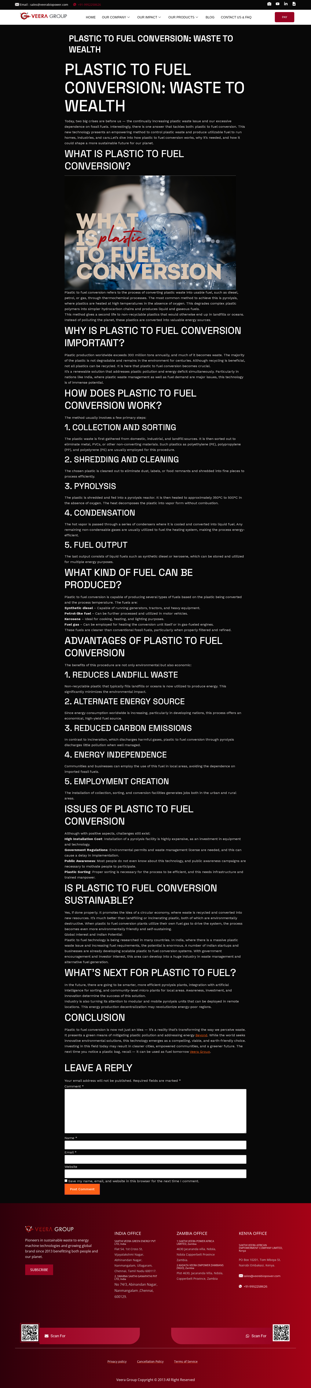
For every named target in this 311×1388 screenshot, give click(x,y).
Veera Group (200, 1052)
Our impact (147, 17)
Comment (74, 1086)
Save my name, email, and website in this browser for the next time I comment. (133, 1181)
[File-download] (294, 4)
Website (71, 1166)
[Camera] (269, 4)
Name (71, 1138)
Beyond (201, 1035)
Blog (210, 17)
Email (71, 1152)
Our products (181, 17)
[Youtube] (277, 4)
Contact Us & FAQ (236, 17)
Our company (114, 17)
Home (91, 17)
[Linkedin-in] (286, 4)
